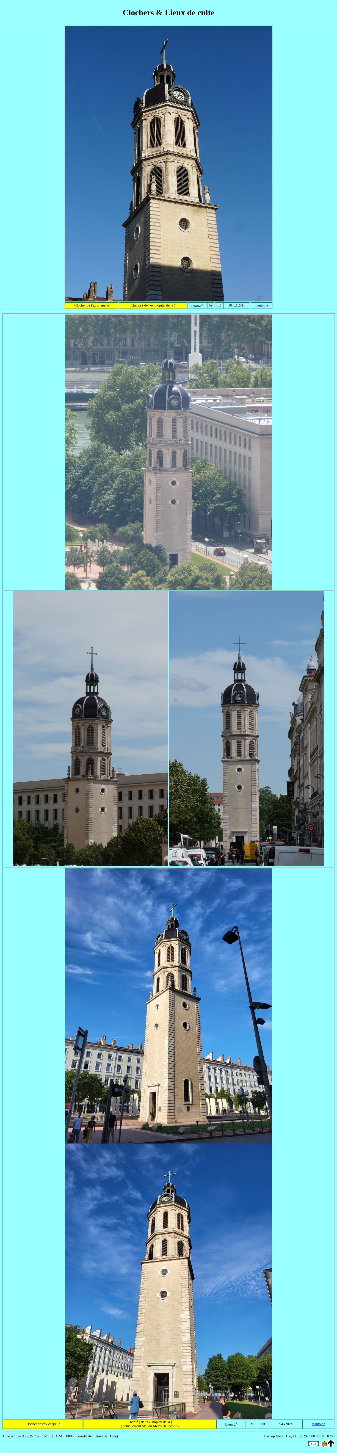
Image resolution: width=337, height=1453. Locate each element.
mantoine (261, 305)
